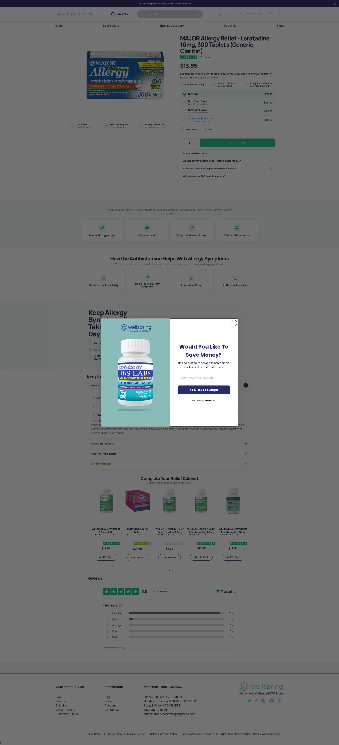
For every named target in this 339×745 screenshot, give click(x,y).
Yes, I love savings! (204, 390)
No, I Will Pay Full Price (204, 400)
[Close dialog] (234, 323)
